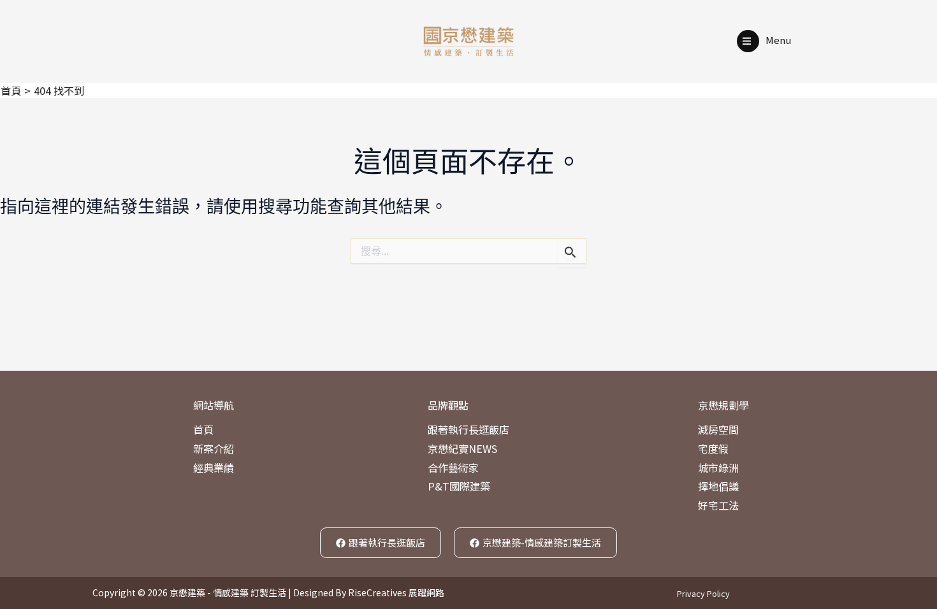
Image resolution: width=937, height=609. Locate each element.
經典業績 (213, 467)
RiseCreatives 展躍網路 (396, 592)
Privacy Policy (703, 593)
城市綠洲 (718, 467)
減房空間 (718, 429)
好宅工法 (718, 505)
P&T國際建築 (459, 486)
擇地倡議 (718, 486)
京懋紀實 (448, 448)
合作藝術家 (453, 467)
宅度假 (713, 448)
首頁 (203, 429)
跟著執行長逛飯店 (468, 429)
